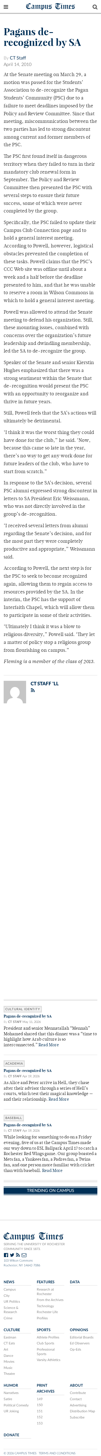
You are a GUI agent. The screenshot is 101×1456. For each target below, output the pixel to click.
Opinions (79, 1330)
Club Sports (45, 1343)
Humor (11, 1386)
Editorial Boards (81, 1337)
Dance (8, 1355)
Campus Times (50, 6)
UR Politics (12, 1301)
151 (40, 1411)
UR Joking (11, 1411)
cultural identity (22, 1009)
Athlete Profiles (48, 1337)
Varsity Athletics (48, 1360)
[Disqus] (50, 781)
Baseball (13, 1118)
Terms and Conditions (57, 1453)
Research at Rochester (45, 1292)
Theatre (9, 1373)
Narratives (11, 1393)
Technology (45, 1306)
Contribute (78, 1393)
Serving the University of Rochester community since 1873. (34, 1247)
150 (40, 1405)
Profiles (42, 1318)
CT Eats (9, 1343)
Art (6, 1349)
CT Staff (18, 58)
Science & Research (11, 1310)
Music (8, 1367)
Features (45, 1282)
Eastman (10, 1337)
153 (40, 1423)
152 (40, 1417)
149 (40, 1399)
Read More (48, 1045)
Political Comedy (16, 1405)
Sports (43, 1330)
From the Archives (50, 1300)
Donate (11, 1435)
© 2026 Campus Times (20, 1453)
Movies (9, 1361)
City (7, 1295)
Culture (12, 1330)
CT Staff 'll (45, 683)
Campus (10, 1289)
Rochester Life (47, 1312)
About (76, 1386)
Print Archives (45, 1388)
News (9, 1282)
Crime (8, 1318)
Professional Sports (46, 1352)
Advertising (78, 1405)
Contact (76, 1399)
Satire (8, 1399)
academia (14, 1063)
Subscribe (77, 1417)
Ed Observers (79, 1343)
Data (75, 1282)
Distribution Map (82, 1411)
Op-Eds (75, 1349)
